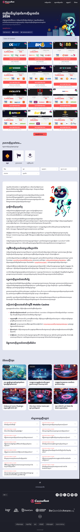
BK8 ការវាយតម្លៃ (40, 61)
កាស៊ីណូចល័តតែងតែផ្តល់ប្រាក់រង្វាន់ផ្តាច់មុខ (56, 260)
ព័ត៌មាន (76, 2)
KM (4, 497)
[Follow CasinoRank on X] (64, 497)
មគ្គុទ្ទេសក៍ (68, 2)
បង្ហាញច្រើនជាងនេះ (39, 134)
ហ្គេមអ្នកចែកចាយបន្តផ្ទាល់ (41, 262)
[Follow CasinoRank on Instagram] (60, 497)
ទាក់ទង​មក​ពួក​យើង (39, 489)
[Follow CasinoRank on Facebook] (56, 497)
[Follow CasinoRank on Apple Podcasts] (75, 497)
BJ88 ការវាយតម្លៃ (65, 61)
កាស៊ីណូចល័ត (48, 2)
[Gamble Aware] (61, 512)
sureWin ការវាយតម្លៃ (40, 85)
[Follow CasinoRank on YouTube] (67, 497)
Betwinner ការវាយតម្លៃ (14, 85)
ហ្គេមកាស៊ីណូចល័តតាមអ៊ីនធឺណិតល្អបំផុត (22, 260)
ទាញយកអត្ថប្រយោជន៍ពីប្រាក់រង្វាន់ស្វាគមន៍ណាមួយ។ (56, 324)
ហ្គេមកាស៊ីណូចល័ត (58, 2)
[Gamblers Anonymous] (15, 512)
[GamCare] (26, 512)
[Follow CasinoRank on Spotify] (71, 497)
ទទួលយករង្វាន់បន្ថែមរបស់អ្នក (14, 58)
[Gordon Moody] (40, 512)
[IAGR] (7, 512)
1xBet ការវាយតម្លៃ (15, 61)
